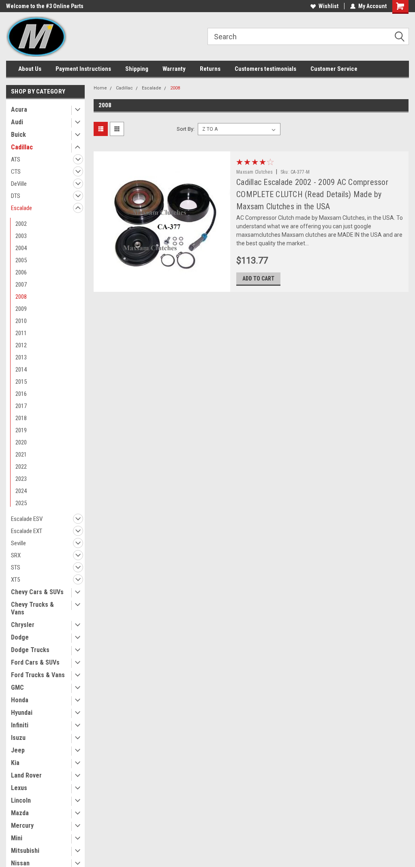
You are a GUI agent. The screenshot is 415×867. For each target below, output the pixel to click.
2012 (21, 345)
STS (15, 567)
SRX (16, 555)
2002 (21, 223)
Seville (18, 543)
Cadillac (22, 147)
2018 (21, 418)
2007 (21, 284)
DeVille (19, 183)
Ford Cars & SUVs (35, 662)
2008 (21, 296)
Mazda (20, 813)
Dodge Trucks (30, 650)
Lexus (19, 788)
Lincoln (21, 800)
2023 (21, 478)
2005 (21, 260)
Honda (19, 700)
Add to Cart (258, 278)
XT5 (15, 579)
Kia (15, 763)
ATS (15, 159)
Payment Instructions (83, 68)
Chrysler (22, 625)
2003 (21, 236)
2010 (21, 321)
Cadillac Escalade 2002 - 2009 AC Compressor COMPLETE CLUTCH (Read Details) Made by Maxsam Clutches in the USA (312, 194)
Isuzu (18, 738)
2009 (21, 308)
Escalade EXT (26, 531)
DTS (15, 196)
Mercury (22, 825)
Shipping (136, 68)
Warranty (174, 68)
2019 (21, 430)
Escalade (21, 208)
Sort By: (186, 129)
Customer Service (333, 68)
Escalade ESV (27, 519)
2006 (21, 272)
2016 (21, 393)
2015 (21, 381)
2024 (21, 491)
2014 (21, 369)
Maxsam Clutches (254, 172)
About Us (29, 68)
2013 (21, 357)
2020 (21, 442)
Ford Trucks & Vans (38, 675)
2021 (21, 454)
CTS (16, 171)
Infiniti (19, 725)
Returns (210, 68)
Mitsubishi (25, 850)
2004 (21, 248)
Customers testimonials (265, 68)
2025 (21, 503)
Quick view (161, 286)
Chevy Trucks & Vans (32, 608)
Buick (18, 134)
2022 (21, 466)
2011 (21, 333)
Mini (16, 838)
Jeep (18, 750)
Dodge (20, 637)
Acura (19, 109)
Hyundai (21, 712)
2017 (21, 406)
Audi (17, 122)
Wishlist (328, 6)
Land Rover (26, 775)
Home (100, 88)
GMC (17, 687)
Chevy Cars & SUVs (37, 592)
